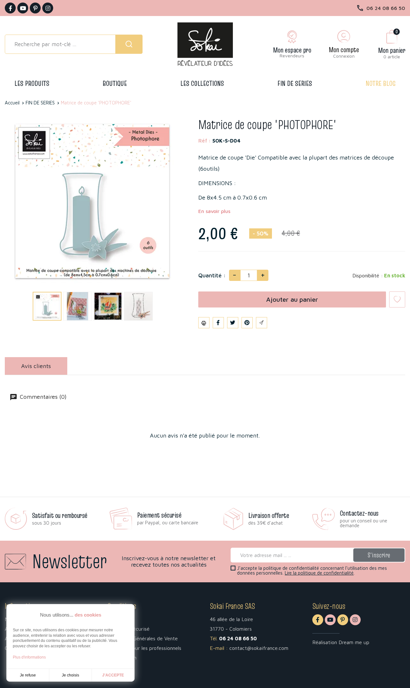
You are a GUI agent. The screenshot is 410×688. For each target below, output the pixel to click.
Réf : (204, 140)
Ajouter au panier (292, 299)
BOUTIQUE (115, 83)
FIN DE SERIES (294, 83)
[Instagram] (47, 8)
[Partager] (218, 322)
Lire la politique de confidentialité (319, 573)
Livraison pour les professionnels (144, 648)
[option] (46, 306)
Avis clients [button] (36, 366)
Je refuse (28, 675)
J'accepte (113, 675)
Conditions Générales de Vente (142, 638)
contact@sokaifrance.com (258, 648)
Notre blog (380, 83)
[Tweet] (232, 322)
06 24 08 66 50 (385, 8)
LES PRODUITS (31, 83)
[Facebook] (10, 8)
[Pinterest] (35, 8)
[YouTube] (22, 8)
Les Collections (202, 83)
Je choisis (70, 675)
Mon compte (344, 49)
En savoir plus (214, 211)
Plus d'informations (29, 657)
